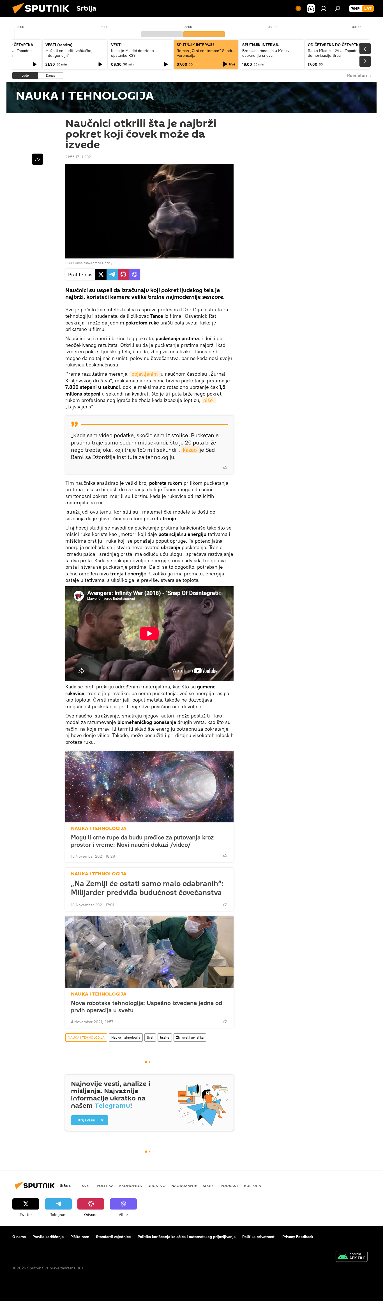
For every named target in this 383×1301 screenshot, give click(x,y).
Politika (105, 1185)
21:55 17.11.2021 (79, 156)
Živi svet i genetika (190, 1037)
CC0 (68, 263)
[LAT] (368, 8)
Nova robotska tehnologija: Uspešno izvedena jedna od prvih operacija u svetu (146, 1006)
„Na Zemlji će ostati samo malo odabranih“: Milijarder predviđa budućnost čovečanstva (147, 888)
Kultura (252, 1185)
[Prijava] (323, 8)
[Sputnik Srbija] (43, 15)
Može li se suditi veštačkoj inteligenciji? (69, 53)
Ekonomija (130, 1185)
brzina (164, 1037)
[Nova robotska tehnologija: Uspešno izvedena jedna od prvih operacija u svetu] (149, 952)
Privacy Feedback (297, 1236)
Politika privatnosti (259, 1236)
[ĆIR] (355, 8)
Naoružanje (184, 1185)
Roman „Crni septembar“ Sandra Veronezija (205, 53)
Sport (209, 1185)
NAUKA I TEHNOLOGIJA (98, 828)
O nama (19, 1236)
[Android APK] (352, 1257)
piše (208, 400)
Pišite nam (79, 1236)
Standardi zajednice (113, 1236)
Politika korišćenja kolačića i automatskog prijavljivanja (187, 1236)
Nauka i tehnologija (125, 1037)
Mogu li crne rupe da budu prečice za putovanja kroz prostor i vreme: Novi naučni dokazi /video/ (142, 841)
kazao (190, 449)
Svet (150, 1037)
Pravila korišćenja (48, 1236)
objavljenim (145, 374)
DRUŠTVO (156, 1185)
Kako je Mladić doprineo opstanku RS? (132, 53)
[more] (224, 467)
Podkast (229, 1185)
